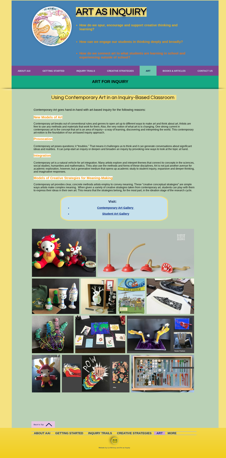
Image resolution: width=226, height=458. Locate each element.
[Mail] (114, 440)
